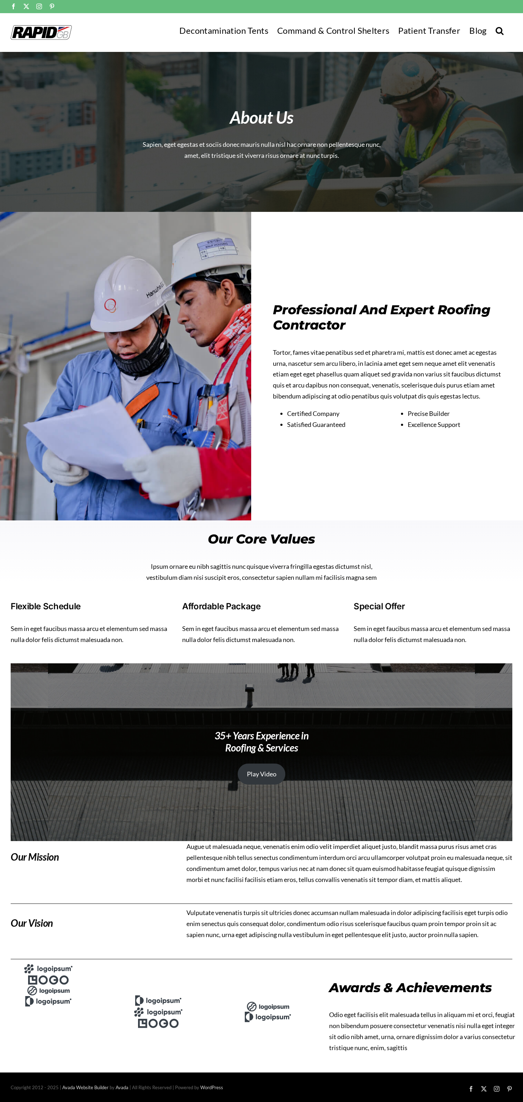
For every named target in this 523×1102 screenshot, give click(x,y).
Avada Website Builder (85, 1087)
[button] (499, 30)
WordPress (211, 1087)
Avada (122, 1087)
